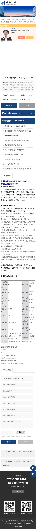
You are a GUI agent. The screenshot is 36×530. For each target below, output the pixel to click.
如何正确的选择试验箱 (12, 135)
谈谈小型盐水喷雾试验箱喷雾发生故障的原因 (19, 131)
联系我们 (27, 105)
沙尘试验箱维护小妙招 (12, 164)
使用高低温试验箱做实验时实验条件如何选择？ (19, 169)
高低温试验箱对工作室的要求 (14, 150)
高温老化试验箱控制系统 (13, 159)
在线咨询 (18, 491)
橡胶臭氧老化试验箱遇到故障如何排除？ (18, 140)
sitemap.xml (18, 526)
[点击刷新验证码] (20, 432)
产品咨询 (9, 105)
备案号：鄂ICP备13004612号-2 (21, 523)
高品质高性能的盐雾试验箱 (13, 145)
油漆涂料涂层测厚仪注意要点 (14, 154)
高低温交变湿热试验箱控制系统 (15, 126)
